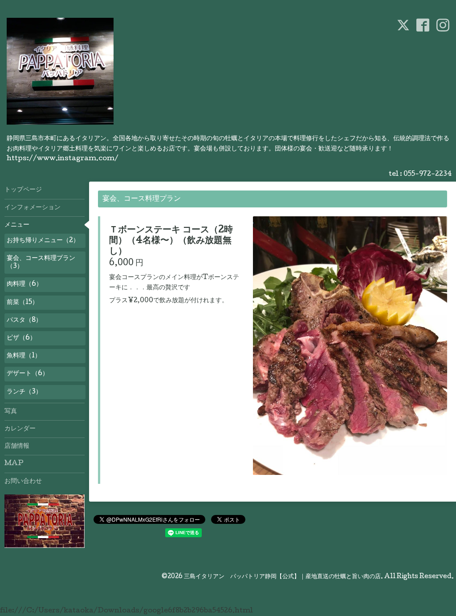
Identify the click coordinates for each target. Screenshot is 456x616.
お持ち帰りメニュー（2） (43, 240)
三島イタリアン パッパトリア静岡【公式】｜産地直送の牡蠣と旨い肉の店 (282, 577)
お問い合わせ (23, 481)
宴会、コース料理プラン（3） (41, 262)
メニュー (16, 225)
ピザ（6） (21, 338)
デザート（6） (28, 373)
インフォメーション (32, 207)
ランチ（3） (24, 392)
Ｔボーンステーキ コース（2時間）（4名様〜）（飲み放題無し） (171, 241)
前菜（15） (22, 302)
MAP (14, 463)
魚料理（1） (24, 356)
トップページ (23, 190)
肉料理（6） (24, 284)
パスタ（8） (24, 320)
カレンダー (20, 429)
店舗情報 (16, 446)
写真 (10, 411)
